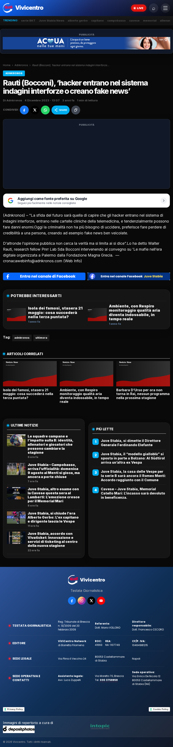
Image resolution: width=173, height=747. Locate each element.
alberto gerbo (78, 20)
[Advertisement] (86, 156)
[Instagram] (82, 601)
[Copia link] (75, 110)
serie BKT (28, 20)
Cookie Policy (160, 709)
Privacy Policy (15, 709)
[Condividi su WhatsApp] (45, 110)
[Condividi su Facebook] (24, 110)
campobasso (116, 20)
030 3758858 (109, 680)
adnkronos (22, 337)
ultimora (41, 337)
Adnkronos (21, 65)
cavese (134, 20)
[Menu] (165, 8)
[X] (91, 601)
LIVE (140, 8)
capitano (97, 20)
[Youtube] (101, 601)
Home (7, 65)
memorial (150, 20)
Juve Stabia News (51, 20)
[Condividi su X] (34, 110)
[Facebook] (72, 601)
